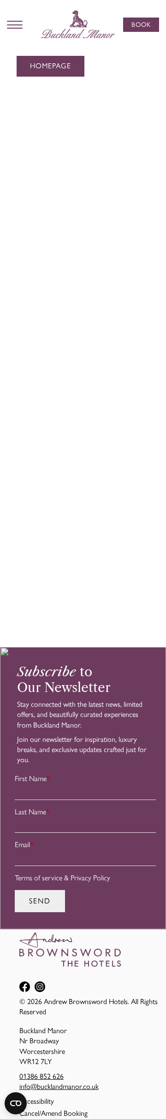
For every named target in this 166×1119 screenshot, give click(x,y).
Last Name (32, 811)
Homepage (50, 65)
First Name (32, 778)
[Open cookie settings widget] (16, 1103)
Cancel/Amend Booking (53, 1113)
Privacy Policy (90, 877)
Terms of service (38, 877)
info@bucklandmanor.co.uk (59, 1086)
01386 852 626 (41, 1076)
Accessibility (36, 1101)
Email (24, 844)
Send (40, 900)
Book (141, 25)
